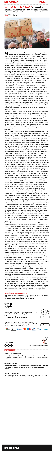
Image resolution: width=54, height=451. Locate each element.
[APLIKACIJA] (41, 2)
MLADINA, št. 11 (8, 15)
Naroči (45, 324)
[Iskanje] (46, 2)
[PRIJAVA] (43, 2)
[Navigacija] (49, 2)
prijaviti (24, 317)
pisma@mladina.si (45, 345)
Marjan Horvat (10, 14)
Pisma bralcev (32, 345)
